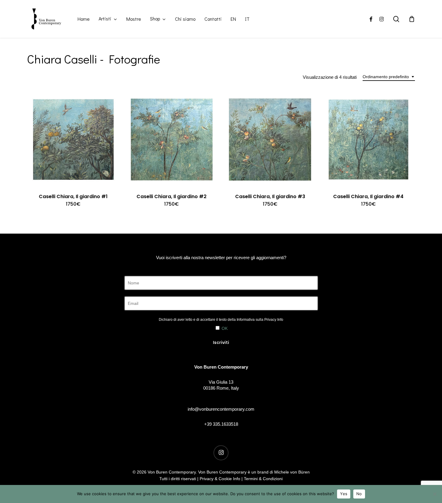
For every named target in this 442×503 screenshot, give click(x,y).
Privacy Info (273, 319)
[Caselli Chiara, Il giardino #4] (368, 139)
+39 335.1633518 (221, 424)
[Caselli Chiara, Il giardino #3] (270, 139)
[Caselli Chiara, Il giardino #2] (171, 139)
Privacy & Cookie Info (220, 478)
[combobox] (389, 76)
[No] (434, 494)
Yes (343, 493)
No (359, 493)
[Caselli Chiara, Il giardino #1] (73, 139)
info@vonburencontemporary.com (221, 409)
